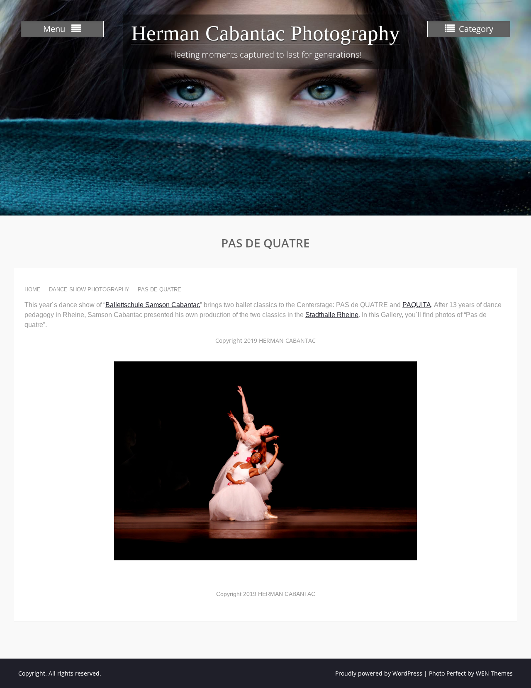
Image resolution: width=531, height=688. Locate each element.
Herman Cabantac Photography (265, 33)
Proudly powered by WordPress (378, 673)
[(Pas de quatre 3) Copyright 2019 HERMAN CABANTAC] (265, 460)
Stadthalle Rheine (331, 314)
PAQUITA (416, 304)
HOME (33, 289)
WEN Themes (494, 673)
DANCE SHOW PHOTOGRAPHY (89, 289)
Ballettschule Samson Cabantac (152, 304)
